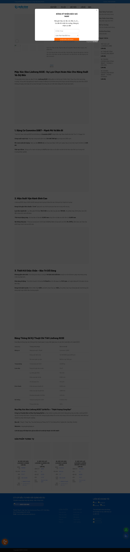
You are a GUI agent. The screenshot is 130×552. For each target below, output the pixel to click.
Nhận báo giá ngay (66, 39)
